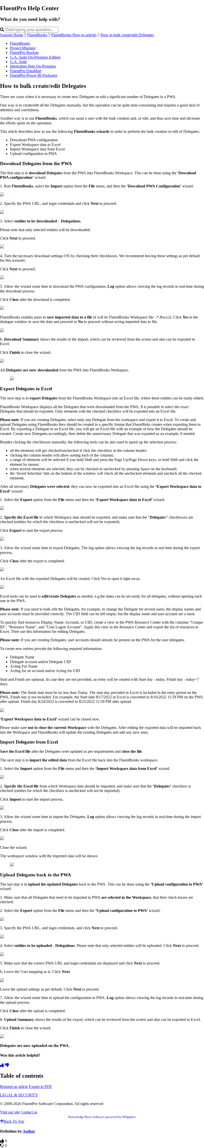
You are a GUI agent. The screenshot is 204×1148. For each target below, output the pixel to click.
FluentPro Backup (24, 52)
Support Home (11, 35)
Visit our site (10, 1112)
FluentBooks (37, 35)
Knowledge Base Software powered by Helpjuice (102, 1117)
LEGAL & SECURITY (19, 1095)
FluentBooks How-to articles (74, 35)
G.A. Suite (18, 62)
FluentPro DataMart (25, 71)
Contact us (29, 1112)
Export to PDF (40, 1086)
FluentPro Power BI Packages (33, 75)
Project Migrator (23, 48)
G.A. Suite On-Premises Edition (35, 57)
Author (29, 1131)
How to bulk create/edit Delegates (127, 35)
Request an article (14, 1086)
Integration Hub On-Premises (33, 66)
